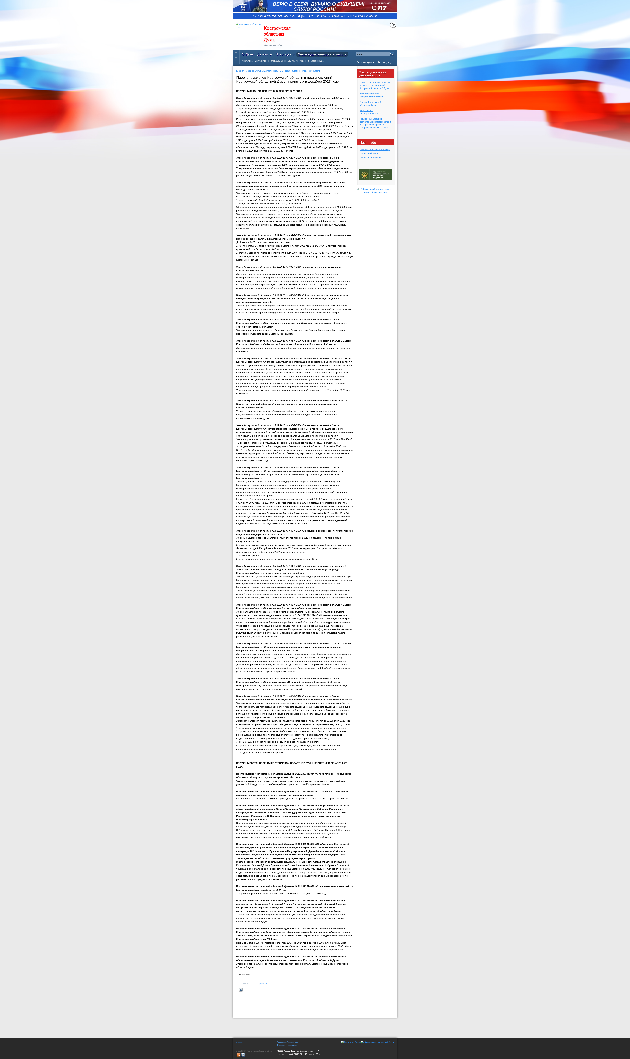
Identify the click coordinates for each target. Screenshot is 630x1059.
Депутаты (264, 54)
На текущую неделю (370, 157)
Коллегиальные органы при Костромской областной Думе (297, 61)
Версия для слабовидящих (375, 62)
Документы (260, 61)
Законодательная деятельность (322, 54)
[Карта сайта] (237, 56)
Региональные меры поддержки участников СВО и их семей (315, 15)
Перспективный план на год (375, 149)
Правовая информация (287, 1045)
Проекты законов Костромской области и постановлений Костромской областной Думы (375, 85)
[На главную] (237, 52)
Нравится (262, 983)
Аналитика (247, 61)
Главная (240, 71)
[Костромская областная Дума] (237, 61)
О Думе (248, 54)
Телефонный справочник (287, 1042)
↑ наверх (239, 1042)
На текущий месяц (369, 153)
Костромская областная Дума (277, 33)
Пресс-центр (284, 54)
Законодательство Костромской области (300, 71)
